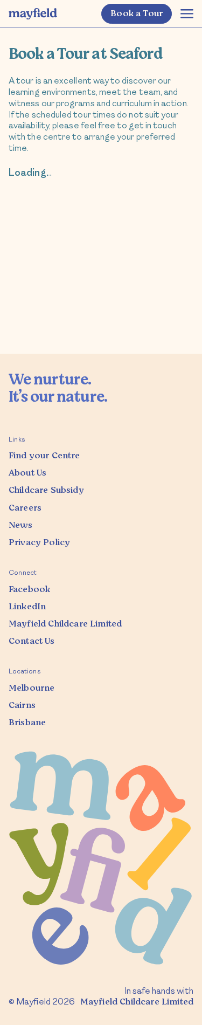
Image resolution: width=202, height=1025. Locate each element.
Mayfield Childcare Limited (136, 1001)
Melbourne (31, 688)
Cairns (22, 705)
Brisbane (27, 722)
